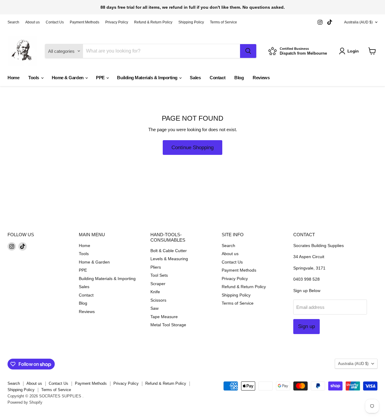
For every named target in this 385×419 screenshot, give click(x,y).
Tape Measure (164, 316)
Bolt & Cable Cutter (168, 250)
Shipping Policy (191, 22)
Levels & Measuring (169, 258)
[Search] (248, 51)
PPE (101, 77)
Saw (154, 308)
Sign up (306, 326)
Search (13, 22)
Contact (217, 77)
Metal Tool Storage (168, 324)
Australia (358, 22)
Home (13, 77)
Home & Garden (68, 77)
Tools (34, 77)
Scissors (158, 300)
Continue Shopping (192, 147)
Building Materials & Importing (147, 77)
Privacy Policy (116, 22)
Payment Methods (84, 22)
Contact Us (55, 22)
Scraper (157, 283)
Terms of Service (223, 22)
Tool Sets (159, 275)
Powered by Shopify (25, 402)
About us (32, 22)
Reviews (261, 77)
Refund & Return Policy (153, 22)
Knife (155, 291)
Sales (195, 77)
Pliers (155, 267)
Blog (239, 77)
